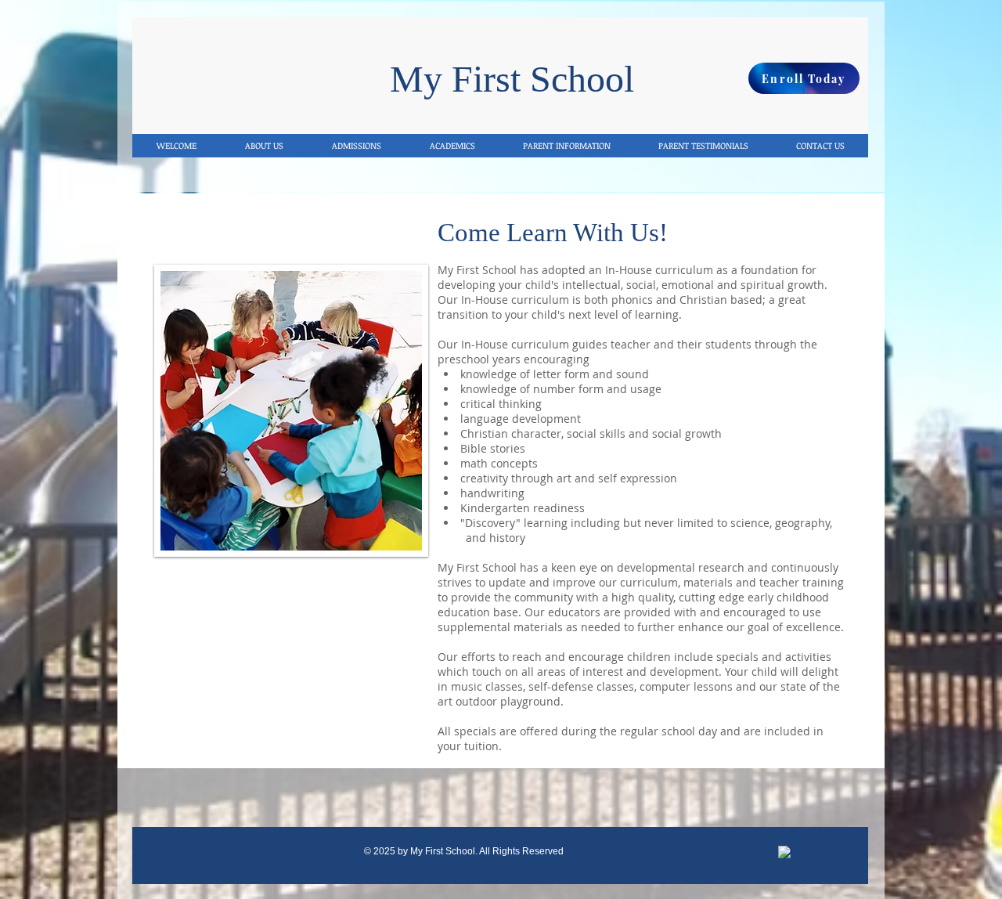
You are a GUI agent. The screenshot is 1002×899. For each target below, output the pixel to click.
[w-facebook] (785, 853)
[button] (566, 145)
